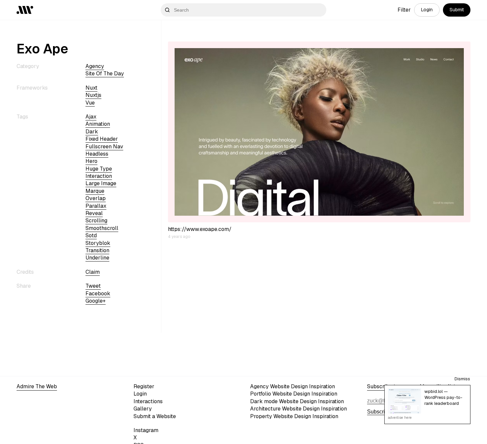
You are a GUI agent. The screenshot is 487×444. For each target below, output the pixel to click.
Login (427, 10)
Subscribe (379, 411)
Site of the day (104, 73)
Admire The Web (37, 386)
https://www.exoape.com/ (200, 229)
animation (97, 123)
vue (90, 102)
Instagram (146, 430)
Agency (94, 66)
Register (144, 386)
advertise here (400, 417)
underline (97, 257)
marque (94, 190)
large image (100, 183)
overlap (95, 198)
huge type (98, 168)
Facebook (97, 293)
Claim (92, 271)
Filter (404, 9)
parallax (95, 205)
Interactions (148, 401)
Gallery (143, 408)
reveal (94, 213)
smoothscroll (101, 228)
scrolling (96, 220)
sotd (91, 235)
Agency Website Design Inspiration (292, 386)
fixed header (101, 138)
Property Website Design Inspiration (294, 416)
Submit (457, 10)
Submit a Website (155, 416)
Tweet (93, 285)
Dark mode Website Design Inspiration (297, 401)
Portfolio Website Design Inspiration (293, 393)
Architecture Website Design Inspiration (298, 408)
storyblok (97, 243)
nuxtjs (93, 95)
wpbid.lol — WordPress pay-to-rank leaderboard (443, 397)
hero (91, 161)
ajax (90, 116)
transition (97, 250)
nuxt (91, 87)
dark (91, 131)
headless (96, 153)
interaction (98, 176)
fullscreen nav (104, 146)
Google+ (95, 300)
